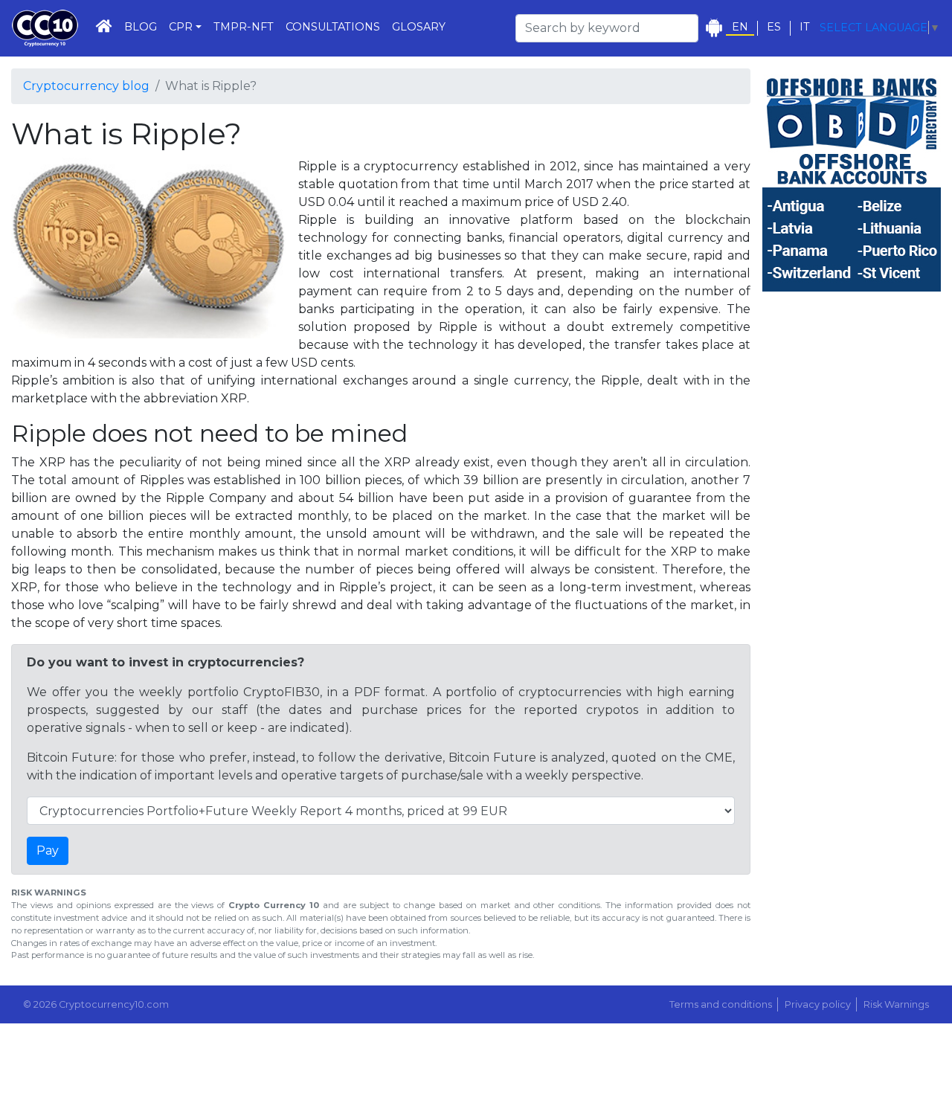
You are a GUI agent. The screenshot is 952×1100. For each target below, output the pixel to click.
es (774, 27)
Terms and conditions (720, 1004)
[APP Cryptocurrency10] (713, 28)
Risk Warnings (896, 1004)
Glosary (419, 26)
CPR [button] (181, 26)
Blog (140, 26)
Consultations (333, 26)
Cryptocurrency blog (86, 86)
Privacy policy (818, 1004)
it (805, 27)
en (740, 27)
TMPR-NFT (243, 26)
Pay (47, 850)
